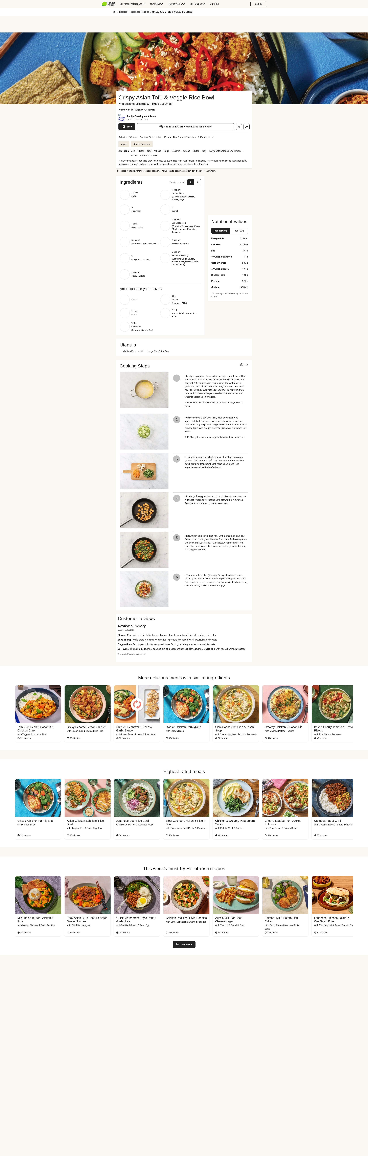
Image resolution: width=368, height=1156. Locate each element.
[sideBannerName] (229, 194)
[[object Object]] (239, 127)
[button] (160, 182)
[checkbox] (119, 110)
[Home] (114, 12)
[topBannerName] (184, 24)
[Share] (247, 127)
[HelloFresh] (108, 4)
